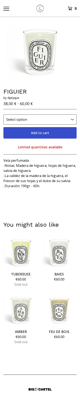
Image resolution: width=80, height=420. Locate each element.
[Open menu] (6, 8)
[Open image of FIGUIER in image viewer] (40, 52)
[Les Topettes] (40, 8)
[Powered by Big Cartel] (40, 389)
